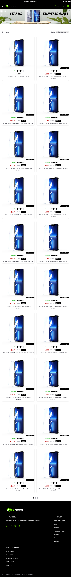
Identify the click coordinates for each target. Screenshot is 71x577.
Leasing (56, 534)
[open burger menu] (2, 6)
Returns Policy (10, 562)
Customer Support (59, 531)
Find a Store (9, 555)
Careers (56, 541)
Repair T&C (9, 565)
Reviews (56, 527)
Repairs (57, 6)
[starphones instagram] (7, 526)
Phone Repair (10, 551)
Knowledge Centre (59, 521)
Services (56, 538)
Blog (55, 524)
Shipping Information (12, 558)
